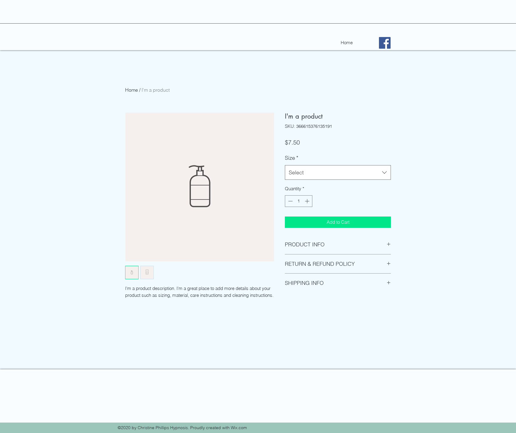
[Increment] (308, 201)
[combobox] (338, 172)
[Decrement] (290, 201)
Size (291, 157)
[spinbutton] (299, 201)
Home (131, 90)
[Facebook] (385, 43)
